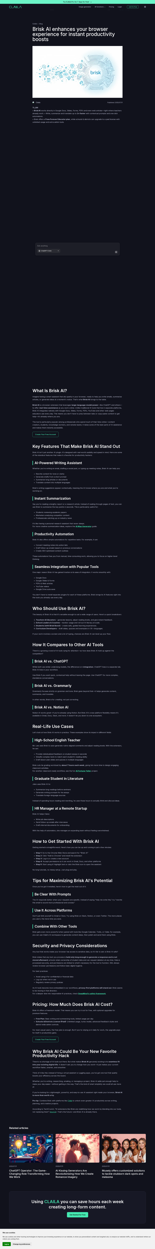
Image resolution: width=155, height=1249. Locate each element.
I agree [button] (6, 1244)
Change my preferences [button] (21, 1244)
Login (120, 7)
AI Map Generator (84, 526)
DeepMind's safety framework (92, 994)
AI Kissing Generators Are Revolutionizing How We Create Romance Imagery (74, 1173)
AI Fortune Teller (83, 771)
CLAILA (34, 24)
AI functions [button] (99, 7)
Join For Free (133, 7)
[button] (77, 2)
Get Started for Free (78, 1215)
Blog (41, 24)
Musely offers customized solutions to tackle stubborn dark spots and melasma (123, 1173)
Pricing (111, 7)
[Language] (145, 7)
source (53, 1112)
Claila (38, 102)
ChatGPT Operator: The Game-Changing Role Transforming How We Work (29, 1173)
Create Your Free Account (45, 434)
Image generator (85, 7)
